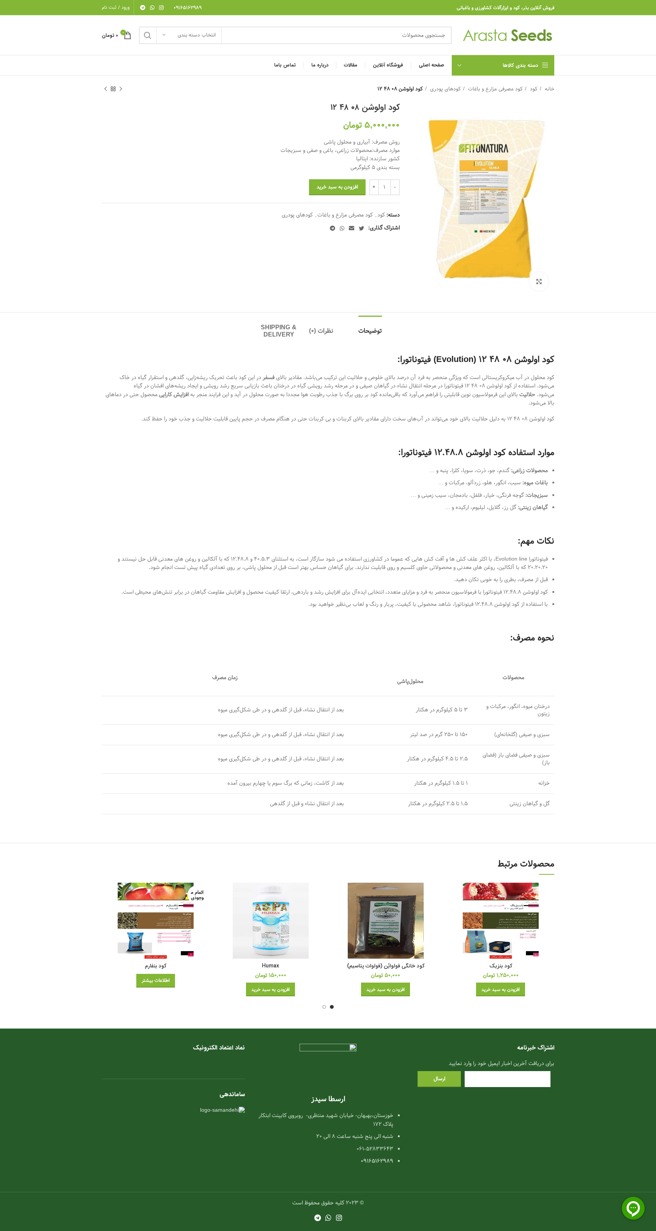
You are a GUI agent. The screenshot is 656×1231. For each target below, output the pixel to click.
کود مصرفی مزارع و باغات (495, 89)
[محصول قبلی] (121, 89)
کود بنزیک (500, 966)
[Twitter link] (361, 228)
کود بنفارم (155, 966)
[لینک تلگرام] (143, 8)
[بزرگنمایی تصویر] (539, 281)
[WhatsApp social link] (152, 8)
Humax (270, 966)
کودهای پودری (445, 89)
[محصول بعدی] (105, 89)
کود (533, 89)
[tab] (377, 327)
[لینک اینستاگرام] (161, 8)
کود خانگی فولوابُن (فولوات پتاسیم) (385, 966)
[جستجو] (147, 35)
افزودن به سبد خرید (337, 187)
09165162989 (187, 7)
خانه (548, 89)
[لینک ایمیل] (351, 228)
